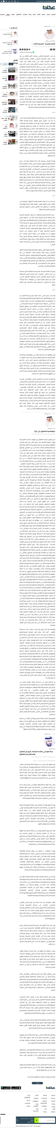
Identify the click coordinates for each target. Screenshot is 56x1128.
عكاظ (53, 26)
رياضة (30, 14)
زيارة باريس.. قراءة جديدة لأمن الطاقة (7, 43)
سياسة (43, 14)
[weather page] (12, 1)
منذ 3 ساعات (10, 37)
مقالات (8, 14)
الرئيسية (53, 14)
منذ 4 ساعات (10, 46)
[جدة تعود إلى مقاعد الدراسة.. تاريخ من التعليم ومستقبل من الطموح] (15, 51)
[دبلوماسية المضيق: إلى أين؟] (15, 34)
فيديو (34, 14)
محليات (48, 14)
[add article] (15, 1)
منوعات (13, 14)
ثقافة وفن (18, 14)
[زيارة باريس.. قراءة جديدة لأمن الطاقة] (15, 42)
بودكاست (25, 14)
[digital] (18, 1)
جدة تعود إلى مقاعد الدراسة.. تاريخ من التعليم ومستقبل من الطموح (7, 52)
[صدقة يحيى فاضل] (49, 33)
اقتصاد (38, 14)
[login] (9, 1)
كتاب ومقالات (47, 26)
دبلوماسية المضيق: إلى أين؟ (7, 35)
